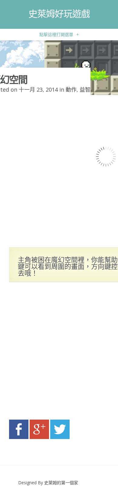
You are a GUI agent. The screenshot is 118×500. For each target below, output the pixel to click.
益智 (85, 89)
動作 (71, 89)
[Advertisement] (59, 352)
